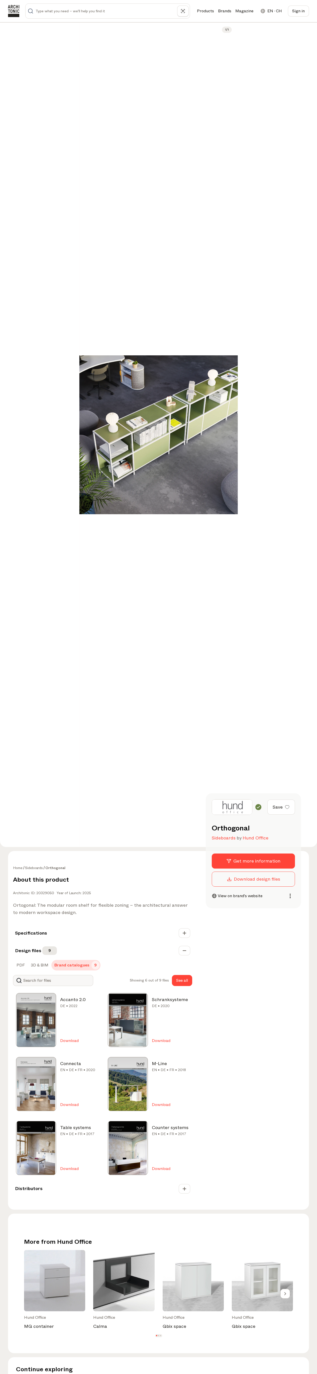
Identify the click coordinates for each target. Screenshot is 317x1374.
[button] (156, 1335)
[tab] (20, 965)
